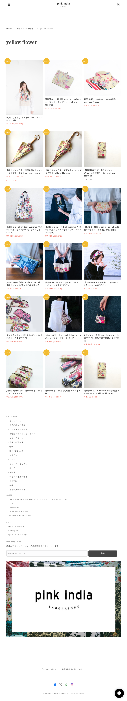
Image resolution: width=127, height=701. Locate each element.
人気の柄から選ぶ (17, 425)
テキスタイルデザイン (26, 29)
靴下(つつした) (16, 451)
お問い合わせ (15, 507)
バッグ (12, 459)
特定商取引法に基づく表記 (20, 515)
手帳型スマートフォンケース (22, 434)
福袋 (11, 485)
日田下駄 (13, 481)
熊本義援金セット (17, 489)
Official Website (16, 526)
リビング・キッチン (18, 464)
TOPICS (13, 503)
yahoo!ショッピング (18, 534)
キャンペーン (15, 421)
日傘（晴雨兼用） (17, 442)
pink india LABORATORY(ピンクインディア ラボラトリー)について (39, 499)
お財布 (12, 472)
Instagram (14, 530)
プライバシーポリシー (18, 511)
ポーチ (12, 468)
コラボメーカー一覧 (18, 429)
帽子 (11, 446)
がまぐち (13, 455)
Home (9, 29)
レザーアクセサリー (18, 438)
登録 (103, 553)
